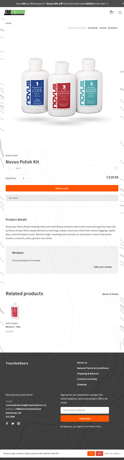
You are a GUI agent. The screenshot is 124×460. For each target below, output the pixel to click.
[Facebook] (7, 423)
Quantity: (11, 178)
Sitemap (82, 384)
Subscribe (84, 418)
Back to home (110, 294)
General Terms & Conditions (93, 368)
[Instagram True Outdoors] (18, 423)
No (99, 453)
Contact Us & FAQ (87, 379)
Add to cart (62, 188)
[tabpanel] (62, 91)
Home (8, 23)
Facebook (92, 27)
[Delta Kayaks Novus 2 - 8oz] (15, 310)
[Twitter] (12, 423)
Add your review (103, 266)
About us (82, 362)
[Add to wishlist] (116, 168)
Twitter (103, 27)
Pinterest (113, 27)
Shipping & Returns (88, 373)
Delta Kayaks (12, 155)
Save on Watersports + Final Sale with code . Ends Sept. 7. (62, 3)
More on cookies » (113, 453)
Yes (91, 453)
